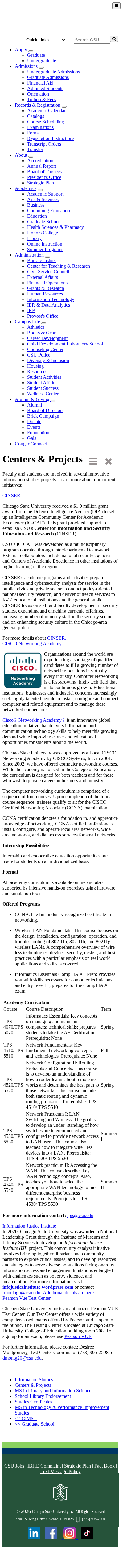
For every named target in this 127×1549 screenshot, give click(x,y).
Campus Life (28, 321)
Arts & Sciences (43, 199)
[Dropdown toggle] (30, 51)
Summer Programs (45, 249)
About (21, 155)
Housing (35, 366)
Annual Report (41, 166)
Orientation (38, 94)
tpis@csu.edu (80, 1215)
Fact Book (104, 1465)
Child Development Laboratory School (65, 343)
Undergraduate (41, 60)
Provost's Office (42, 316)
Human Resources (45, 293)
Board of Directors (45, 410)
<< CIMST (26, 1418)
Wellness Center (43, 393)
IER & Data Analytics (48, 305)
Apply (21, 49)
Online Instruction (44, 243)
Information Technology (50, 299)
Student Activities (44, 377)
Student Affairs (41, 382)
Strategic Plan (40, 182)
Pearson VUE (78, 1336)
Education (37, 216)
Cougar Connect (31, 443)
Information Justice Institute (29, 1226)
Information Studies (34, 1379)
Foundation (38, 432)
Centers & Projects (33, 1385)
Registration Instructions (50, 138)
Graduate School (43, 221)
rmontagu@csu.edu (21, 1292)
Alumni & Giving (33, 399)
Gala (31, 438)
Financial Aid (40, 82)
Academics (25, 188)
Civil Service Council (48, 271)
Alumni (34, 404)
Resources (37, 371)
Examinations (40, 127)
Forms (33, 132)
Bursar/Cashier (41, 260)
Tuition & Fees (41, 99)
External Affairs (42, 277)
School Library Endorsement (43, 1396)
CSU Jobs (14, 1465)
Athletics (35, 327)
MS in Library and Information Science (53, 1390)
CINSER (11, 495)
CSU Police (38, 354)
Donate (34, 421)
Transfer (35, 149)
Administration (29, 255)
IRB (31, 310)
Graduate (36, 55)
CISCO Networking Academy (32, 643)
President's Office (44, 177)
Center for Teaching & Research (58, 266)
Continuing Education (48, 210)
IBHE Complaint (44, 1465)
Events (33, 427)
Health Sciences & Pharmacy (55, 227)
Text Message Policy (60, 1471)
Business (35, 205)
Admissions (26, 66)
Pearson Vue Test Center (26, 1298)
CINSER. (56, 638)
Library (34, 238)
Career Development (47, 338)
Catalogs (35, 116)
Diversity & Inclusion (48, 360)
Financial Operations (47, 282)
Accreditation (40, 160)
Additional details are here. (69, 1292)
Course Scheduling (45, 121)
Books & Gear (41, 332)
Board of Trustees (44, 171)
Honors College (42, 232)
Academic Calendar (46, 110)
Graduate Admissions (48, 77)
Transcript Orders (44, 144)
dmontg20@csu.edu (22, 1358)
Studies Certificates (33, 1401)
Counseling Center (45, 349)
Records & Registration (38, 105)
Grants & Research (45, 288)
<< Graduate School (34, 1424)
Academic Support (45, 193)
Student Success (43, 388)
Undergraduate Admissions (53, 71)
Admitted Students (45, 88)
